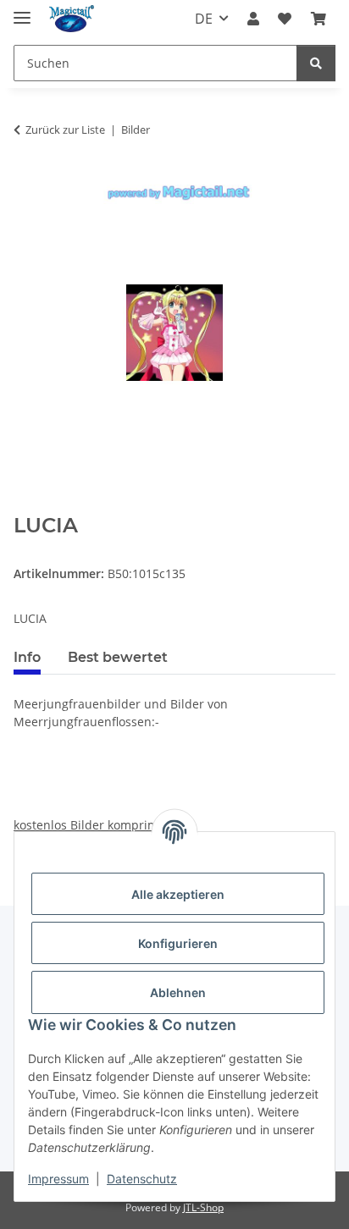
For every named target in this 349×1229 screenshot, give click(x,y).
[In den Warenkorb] (27, 504)
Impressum (58, 1178)
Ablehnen (178, 992)
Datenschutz (142, 1178)
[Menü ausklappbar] (22, 10)
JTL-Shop (203, 1207)
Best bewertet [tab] (118, 657)
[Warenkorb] (318, 19)
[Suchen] (315, 63)
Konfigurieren (178, 943)
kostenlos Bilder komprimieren (101, 825)
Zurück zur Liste (65, 129)
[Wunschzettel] (285, 19)
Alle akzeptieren (177, 894)
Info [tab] (27, 657)
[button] (253, 19)
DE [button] (204, 18)
